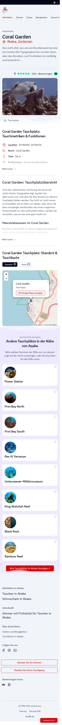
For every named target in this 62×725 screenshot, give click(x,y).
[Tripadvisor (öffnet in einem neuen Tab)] (3, 684)
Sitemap (23, 711)
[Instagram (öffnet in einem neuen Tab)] (9, 650)
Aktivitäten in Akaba (13, 588)
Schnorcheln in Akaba (16, 599)
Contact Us (48, 720)
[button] (31, 301)
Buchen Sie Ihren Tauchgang (29, 670)
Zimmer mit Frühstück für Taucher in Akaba (26, 615)
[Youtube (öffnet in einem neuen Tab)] (15, 650)
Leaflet (38, 324)
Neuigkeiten (41, 17)
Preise (29, 17)
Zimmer (19, 17)
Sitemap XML (35, 711)
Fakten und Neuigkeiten (14, 631)
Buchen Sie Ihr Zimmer (29, 662)
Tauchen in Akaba (14, 594)
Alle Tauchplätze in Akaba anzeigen (29, 568)
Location (12, 144)
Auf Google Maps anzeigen (30, 293)
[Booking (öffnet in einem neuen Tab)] (9, 684)
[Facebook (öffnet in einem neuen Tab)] (3, 650)
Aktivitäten (7, 17)
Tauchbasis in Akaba (13, 636)
